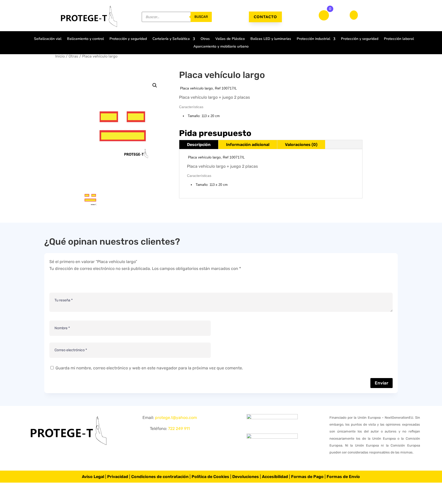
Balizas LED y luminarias (270, 39)
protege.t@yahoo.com (176, 417)
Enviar (381, 382)
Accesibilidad (275, 476)
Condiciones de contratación (160, 476)
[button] (154, 85)
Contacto (265, 16)
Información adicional (247, 144)
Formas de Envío (343, 476)
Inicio (60, 56)
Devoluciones (245, 476)
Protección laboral (399, 39)
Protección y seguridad (128, 39)
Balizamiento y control (85, 39)
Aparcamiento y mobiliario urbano (221, 47)
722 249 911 (179, 428)
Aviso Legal (93, 476)
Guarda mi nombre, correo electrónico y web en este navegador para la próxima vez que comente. (149, 368)
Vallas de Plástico (230, 39)
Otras (205, 39)
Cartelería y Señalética (171, 39)
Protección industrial (313, 39)
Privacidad (117, 476)
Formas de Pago (307, 476)
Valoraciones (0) (301, 144)
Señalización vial (47, 39)
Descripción (199, 144)
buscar (201, 17)
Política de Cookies (210, 476)
